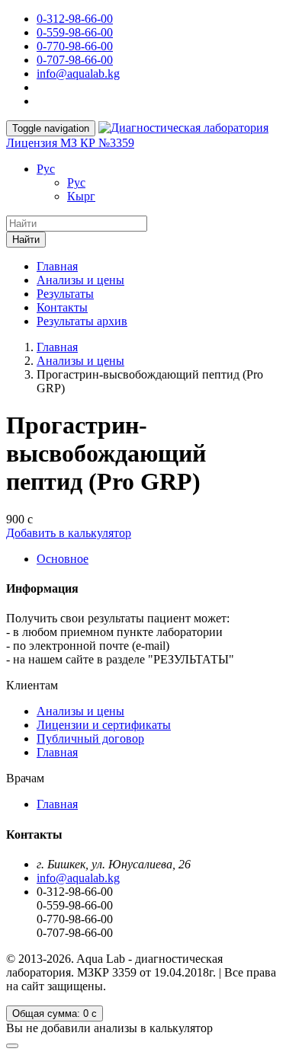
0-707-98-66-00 (75, 59)
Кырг (81, 196)
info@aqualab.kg (78, 73)
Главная (57, 266)
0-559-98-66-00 (75, 32)
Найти (26, 239)
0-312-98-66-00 (75, 18)
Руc (46, 168)
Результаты (65, 293)
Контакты (62, 307)
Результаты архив (82, 321)
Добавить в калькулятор (68, 532)
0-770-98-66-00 (75, 46)
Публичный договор (90, 738)
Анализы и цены (80, 279)
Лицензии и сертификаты (104, 724)
